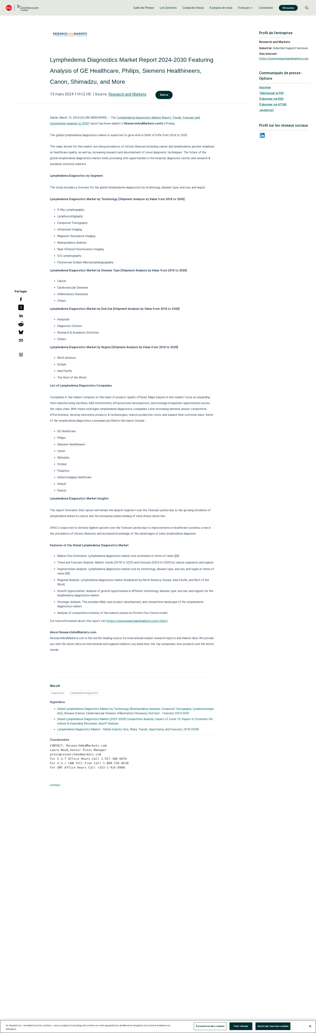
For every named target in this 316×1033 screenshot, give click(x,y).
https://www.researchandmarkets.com (284, 58)
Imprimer (265, 87)
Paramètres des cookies (210, 1026)
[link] (143, 8)
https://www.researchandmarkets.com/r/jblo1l (137, 621)
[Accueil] (22, 8)
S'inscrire (288, 7)
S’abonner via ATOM (272, 104)
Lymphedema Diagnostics (84, 693)
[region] (158, 1026)
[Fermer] (310, 1026)
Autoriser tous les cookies (272, 1026)
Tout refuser (241, 1026)
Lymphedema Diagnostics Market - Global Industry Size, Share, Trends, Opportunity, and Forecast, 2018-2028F (128, 729)
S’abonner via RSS (271, 99)
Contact (55, 785)
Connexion (266, 7)
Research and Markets (127, 94)
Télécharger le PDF (271, 93)
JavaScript (266, 110)
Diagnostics (58, 693)
